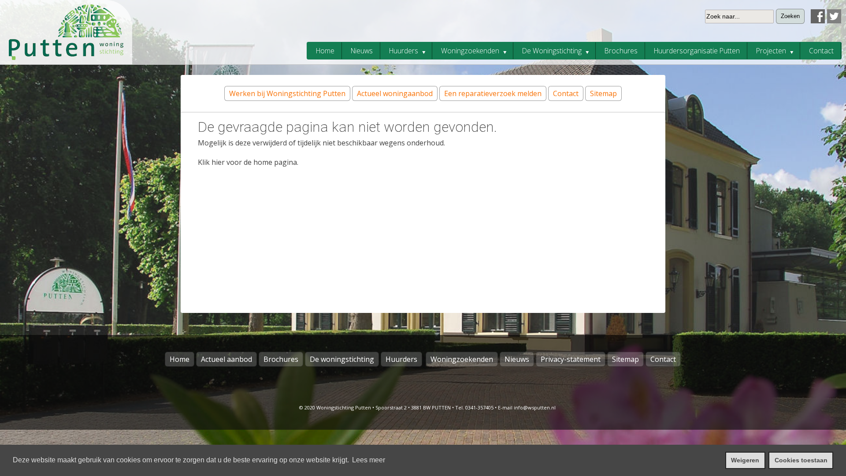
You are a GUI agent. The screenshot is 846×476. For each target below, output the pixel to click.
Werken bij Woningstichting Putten (287, 93)
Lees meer (368, 460)
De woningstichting (342, 359)
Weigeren (745, 460)
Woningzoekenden (461, 359)
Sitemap (603, 93)
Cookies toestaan (801, 460)
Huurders (401, 359)
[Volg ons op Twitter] (833, 21)
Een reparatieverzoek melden (493, 93)
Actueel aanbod (226, 359)
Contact (566, 93)
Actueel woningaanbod (395, 93)
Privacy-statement (571, 359)
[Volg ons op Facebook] (817, 21)
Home (179, 359)
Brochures (280, 359)
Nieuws (517, 359)
